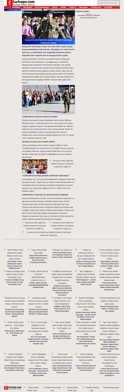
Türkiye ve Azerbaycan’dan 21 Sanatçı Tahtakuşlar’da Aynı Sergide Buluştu (86, 264)
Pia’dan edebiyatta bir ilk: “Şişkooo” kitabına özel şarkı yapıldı (109, 309)
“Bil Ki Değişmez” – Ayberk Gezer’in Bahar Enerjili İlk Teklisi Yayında (86, 282)
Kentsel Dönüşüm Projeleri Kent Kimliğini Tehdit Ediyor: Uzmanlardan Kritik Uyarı (14, 368)
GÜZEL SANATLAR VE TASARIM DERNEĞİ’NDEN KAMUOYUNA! (38, 285)
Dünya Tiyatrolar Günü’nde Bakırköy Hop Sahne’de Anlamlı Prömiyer (86, 368)
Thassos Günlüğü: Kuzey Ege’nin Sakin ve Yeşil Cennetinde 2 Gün (14, 282)
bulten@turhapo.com (90, 17)
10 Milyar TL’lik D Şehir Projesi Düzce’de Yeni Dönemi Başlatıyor (62, 309)
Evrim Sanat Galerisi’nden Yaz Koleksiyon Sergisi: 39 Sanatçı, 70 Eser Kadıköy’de (62, 255)
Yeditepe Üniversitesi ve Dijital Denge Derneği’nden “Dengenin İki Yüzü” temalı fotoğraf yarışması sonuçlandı (62, 290)
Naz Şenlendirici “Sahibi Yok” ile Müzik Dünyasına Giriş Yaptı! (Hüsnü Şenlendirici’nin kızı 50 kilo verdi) (86, 341)
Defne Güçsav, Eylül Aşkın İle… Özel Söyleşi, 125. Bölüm (14, 333)
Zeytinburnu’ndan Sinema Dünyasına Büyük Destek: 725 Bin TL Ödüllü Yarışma (38, 312)
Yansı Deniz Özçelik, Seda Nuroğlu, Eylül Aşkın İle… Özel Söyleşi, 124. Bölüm (62, 336)
